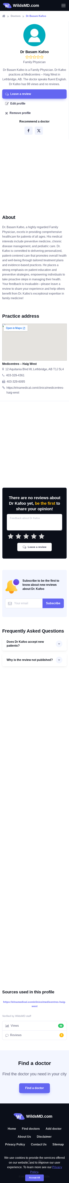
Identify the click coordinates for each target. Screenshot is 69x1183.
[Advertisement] (34, 175)
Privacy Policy (15, 1144)
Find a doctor (34, 1088)
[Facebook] (28, 131)
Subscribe (53, 603)
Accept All (34, 1177)
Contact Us (39, 1144)
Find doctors (31, 1128)
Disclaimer (44, 1136)
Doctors (16, 15)
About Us (24, 1136)
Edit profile (17, 103)
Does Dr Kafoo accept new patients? (25, 643)
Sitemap (58, 1144)
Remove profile (20, 113)
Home (12, 1128)
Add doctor (53, 1128)
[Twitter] (39, 131)
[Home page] (3, 16)
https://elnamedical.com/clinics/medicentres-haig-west (34, 1003)
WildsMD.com (26, 5)
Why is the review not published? (30, 659)
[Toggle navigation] (63, 5)
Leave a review (20, 93)
